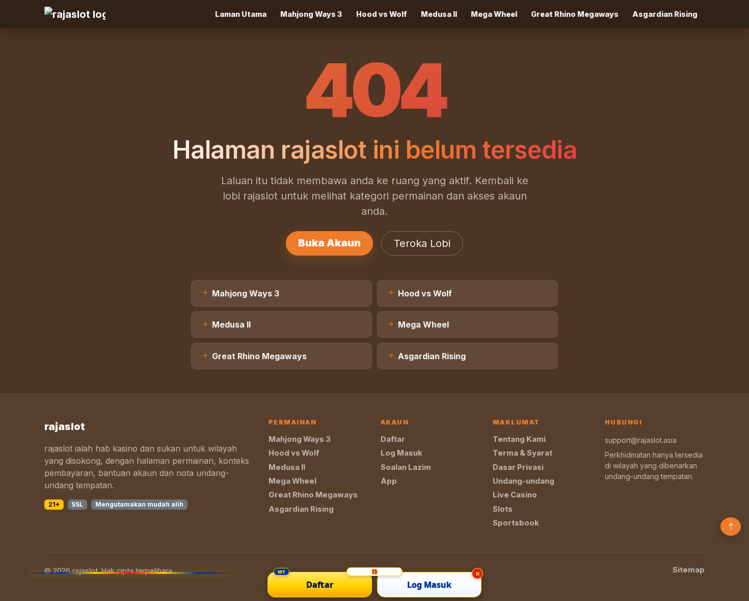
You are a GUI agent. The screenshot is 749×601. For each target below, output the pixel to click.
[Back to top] (730, 526)
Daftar (393, 439)
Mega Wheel (494, 14)
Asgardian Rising (665, 14)
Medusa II (439, 14)
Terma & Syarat (522, 453)
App (389, 481)
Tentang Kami (519, 439)
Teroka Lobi (422, 243)
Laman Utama (240, 14)
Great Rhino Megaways (575, 14)
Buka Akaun (329, 243)
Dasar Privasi (518, 467)
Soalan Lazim (406, 467)
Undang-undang (523, 481)
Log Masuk (401, 453)
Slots (503, 509)
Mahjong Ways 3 (311, 14)
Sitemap (689, 569)
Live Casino (515, 494)
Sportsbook (516, 523)
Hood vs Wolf (381, 14)
